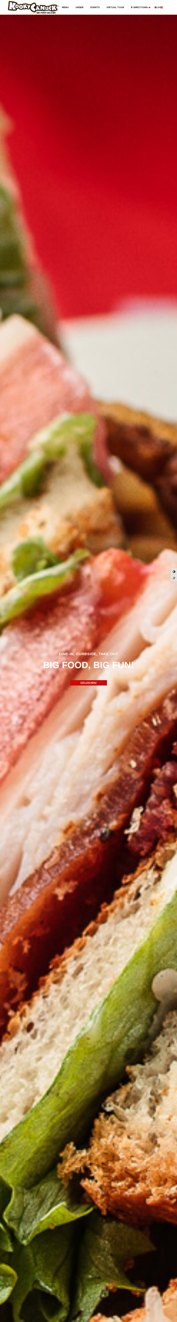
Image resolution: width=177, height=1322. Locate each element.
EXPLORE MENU (89, 683)
